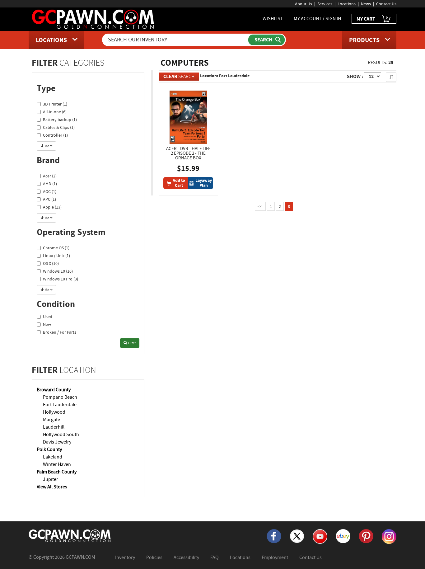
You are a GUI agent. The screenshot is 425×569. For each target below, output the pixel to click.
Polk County (49, 449)
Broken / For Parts (59, 332)
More (48, 145)
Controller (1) (55, 135)
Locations (347, 4)
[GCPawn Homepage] (93, 18)
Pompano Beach (60, 397)
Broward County (54, 390)
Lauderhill (53, 427)
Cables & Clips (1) (59, 127)
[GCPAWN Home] (70, 535)
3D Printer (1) (55, 104)
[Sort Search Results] (391, 77)
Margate (51, 419)
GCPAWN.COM (80, 557)
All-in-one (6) (55, 112)
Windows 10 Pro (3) (60, 279)
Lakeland (52, 457)
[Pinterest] (366, 535)
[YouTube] (320, 536)
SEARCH (178, 76)
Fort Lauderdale (60, 405)
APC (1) (49, 199)
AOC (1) (49, 191)
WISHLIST (273, 19)
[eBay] (343, 535)
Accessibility (186, 557)
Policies (154, 557)
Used (47, 316)
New (47, 324)
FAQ (214, 557)
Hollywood (54, 412)
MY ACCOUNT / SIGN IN (317, 19)
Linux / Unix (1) (56, 255)
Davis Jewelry (57, 442)
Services (324, 4)
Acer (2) (50, 176)
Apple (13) (52, 207)
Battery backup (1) (60, 119)
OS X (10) (51, 263)
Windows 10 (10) (58, 271)
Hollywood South (61, 434)
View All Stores (52, 487)
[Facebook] (274, 535)
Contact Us (386, 4)
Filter (131, 343)
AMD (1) (50, 183)
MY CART (372, 18)
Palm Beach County (57, 472)
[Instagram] (389, 536)
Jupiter (50, 479)
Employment (275, 557)
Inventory (125, 557)
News (366, 4)
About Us (303, 4)
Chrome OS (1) (56, 248)
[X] (297, 535)
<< (260, 206)
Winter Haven (57, 464)
